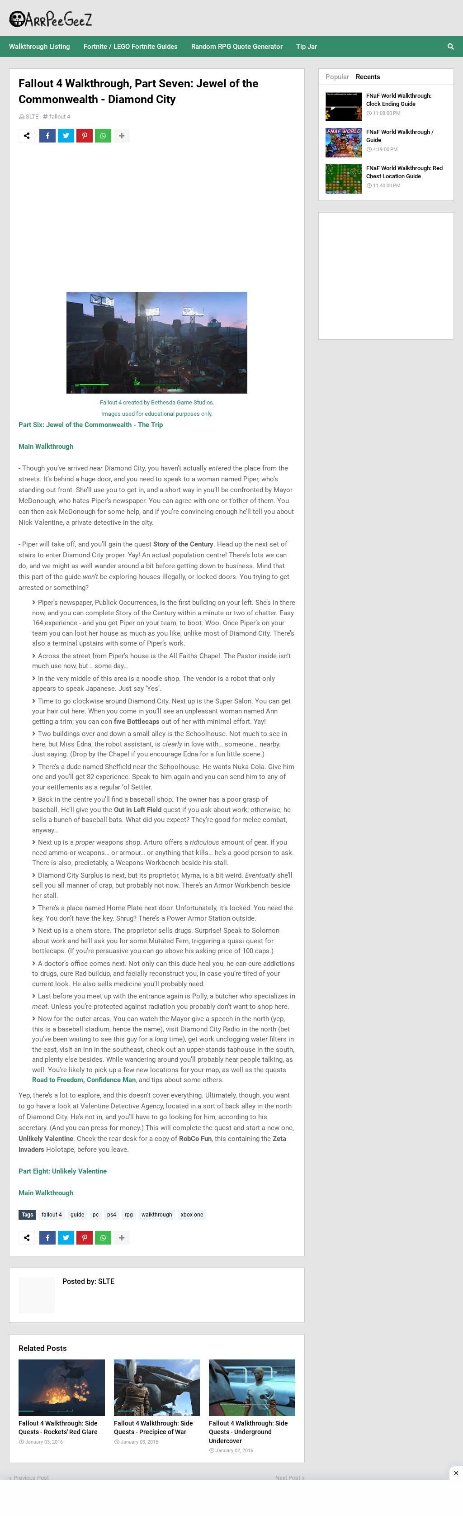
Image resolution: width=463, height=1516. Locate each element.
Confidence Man (111, 1080)
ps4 (111, 1215)
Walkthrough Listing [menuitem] (39, 47)
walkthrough (157, 1215)
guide (77, 1215)
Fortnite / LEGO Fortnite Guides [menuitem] (131, 47)
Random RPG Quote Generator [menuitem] (237, 47)
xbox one (192, 1215)
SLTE (32, 116)
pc (96, 1215)
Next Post (287, 1477)
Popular (337, 77)
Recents (368, 77)
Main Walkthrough (46, 446)
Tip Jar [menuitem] (306, 47)
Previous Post (31, 1477)
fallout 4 (59, 116)
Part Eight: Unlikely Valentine (63, 1171)
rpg (129, 1215)
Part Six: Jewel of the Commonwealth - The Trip (91, 425)
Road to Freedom (57, 1080)
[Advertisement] (157, 217)
